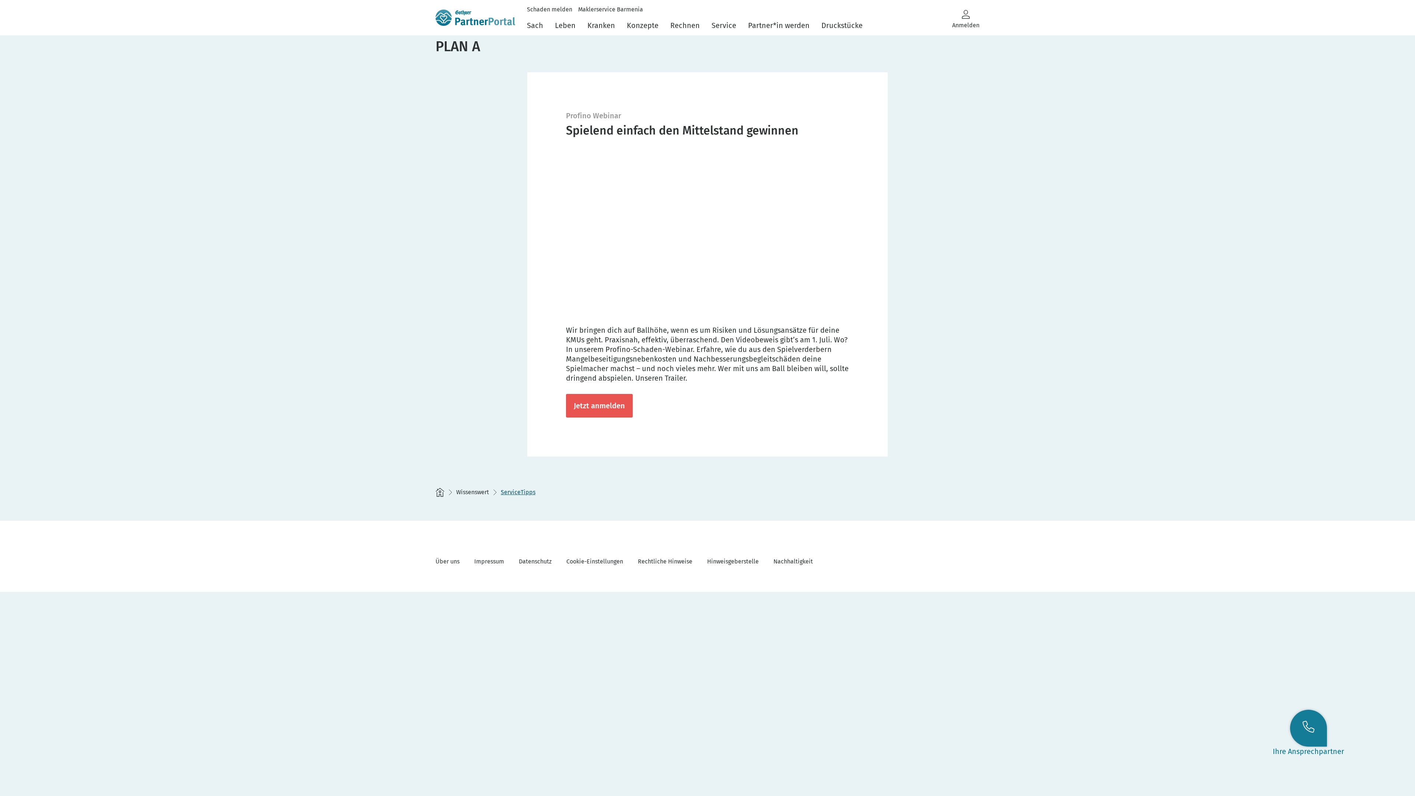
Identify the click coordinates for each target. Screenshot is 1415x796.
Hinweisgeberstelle (733, 561)
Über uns (448, 561)
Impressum (489, 561)
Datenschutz (535, 561)
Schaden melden (549, 9)
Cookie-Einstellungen (594, 561)
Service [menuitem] (724, 25)
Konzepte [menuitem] (642, 25)
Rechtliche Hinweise (665, 561)
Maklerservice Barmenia (610, 9)
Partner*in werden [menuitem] (779, 25)
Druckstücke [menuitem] (842, 25)
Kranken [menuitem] (601, 25)
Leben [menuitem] (565, 25)
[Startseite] (440, 492)
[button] (965, 18)
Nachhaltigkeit (793, 561)
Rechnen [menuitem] (685, 25)
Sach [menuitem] (535, 25)
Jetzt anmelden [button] (599, 405)
